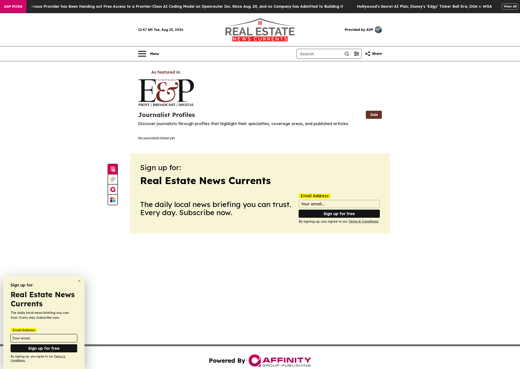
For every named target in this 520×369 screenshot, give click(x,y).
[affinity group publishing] (112, 189)
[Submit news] (112, 169)
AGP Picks (13, 6)
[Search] (347, 53)
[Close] (79, 281)
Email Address (315, 195)
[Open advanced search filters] (356, 53)
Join (374, 114)
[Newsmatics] (112, 200)
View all (510, 6)
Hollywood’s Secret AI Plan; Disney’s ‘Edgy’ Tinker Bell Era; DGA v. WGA (424, 6)
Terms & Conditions (363, 221)
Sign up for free (339, 213)
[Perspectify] (112, 179)
